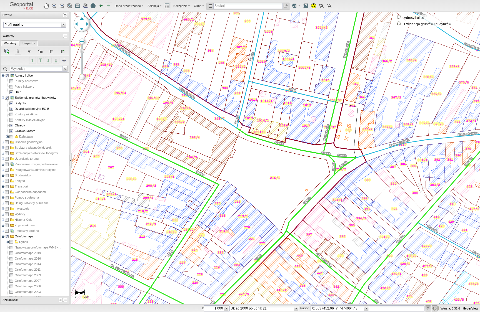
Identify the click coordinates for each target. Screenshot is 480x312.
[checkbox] (7, 75)
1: (202, 308)
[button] (21, 6)
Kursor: (304, 308)
